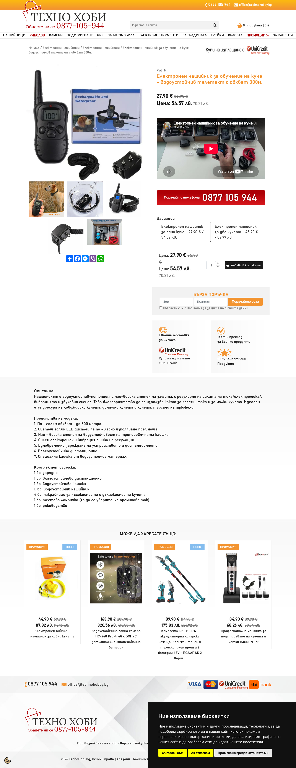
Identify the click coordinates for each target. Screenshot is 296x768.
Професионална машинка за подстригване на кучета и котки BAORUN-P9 (243, 636)
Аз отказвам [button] (200, 753)
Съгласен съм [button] (172, 753)
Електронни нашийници (61, 48)
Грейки (217, 35)
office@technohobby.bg (255, 4)
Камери (56, 35)
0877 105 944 (218, 5)
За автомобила (121, 35)
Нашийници (14, 35)
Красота (235, 35)
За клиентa (283, 35)
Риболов (37, 35)
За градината (194, 35)
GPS (100, 35)
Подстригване (80, 35)
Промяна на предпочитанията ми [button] (243, 753)
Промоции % (258, 35)
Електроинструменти (158, 35)
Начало (34, 48)
